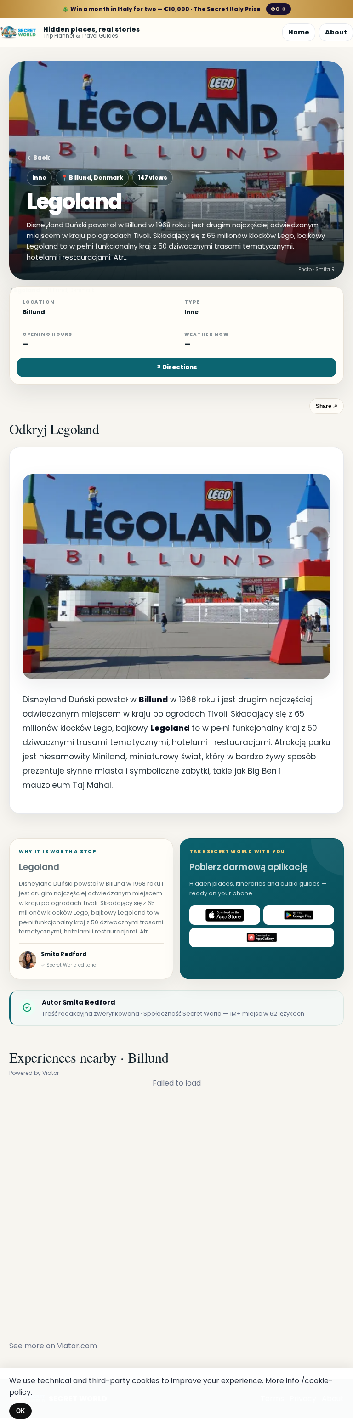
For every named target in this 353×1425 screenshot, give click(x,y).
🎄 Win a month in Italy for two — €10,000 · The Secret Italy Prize (174, 9)
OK (20, 1411)
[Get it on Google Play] (298, 915)
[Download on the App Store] (224, 915)
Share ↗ (326, 406)
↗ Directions (176, 367)
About (336, 32)
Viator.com (77, 1345)
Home (298, 32)
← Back (38, 157)
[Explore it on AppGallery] (261, 937)
